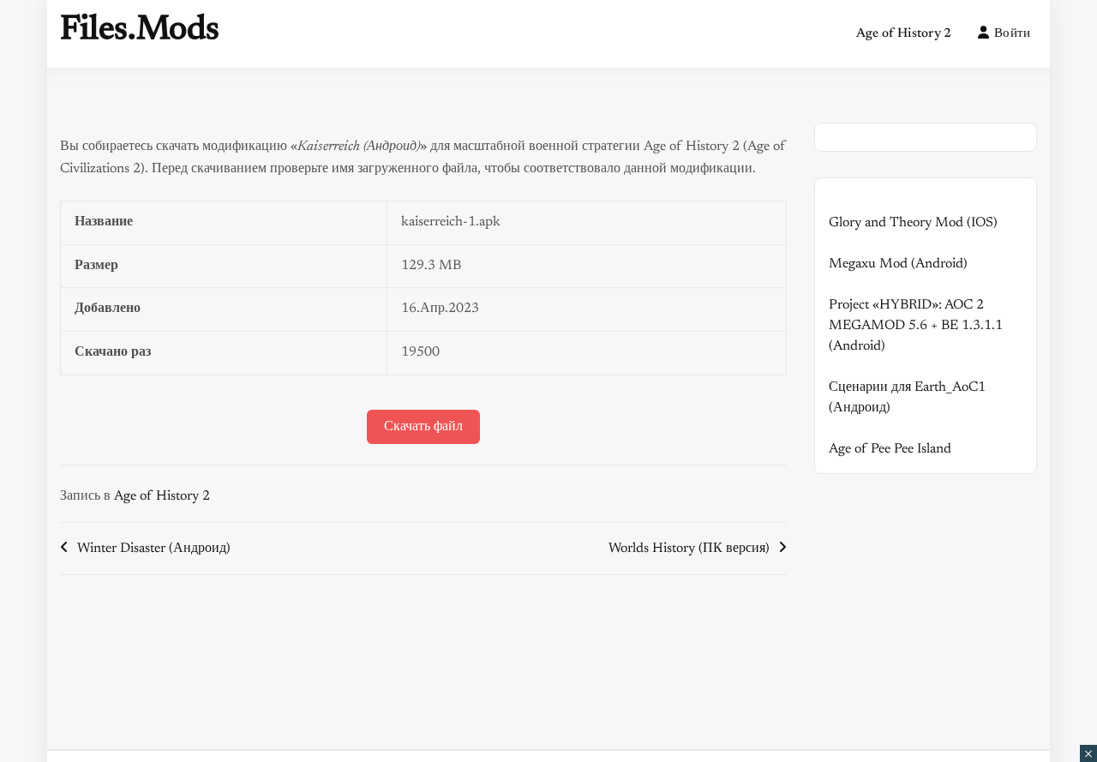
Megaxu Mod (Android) (898, 264)
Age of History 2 (904, 33)
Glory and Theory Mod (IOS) (913, 223)
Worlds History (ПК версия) (689, 548)
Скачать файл (423, 427)
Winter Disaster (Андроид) (154, 548)
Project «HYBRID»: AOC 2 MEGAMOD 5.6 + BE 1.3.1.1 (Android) (916, 325)
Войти (1012, 33)
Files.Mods (139, 31)
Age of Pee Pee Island (890, 449)
